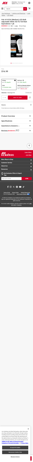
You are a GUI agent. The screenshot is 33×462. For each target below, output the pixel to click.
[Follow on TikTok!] (24, 187)
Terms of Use (7, 192)
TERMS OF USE (5, 441)
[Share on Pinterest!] (17, 187)
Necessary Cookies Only (15, 452)
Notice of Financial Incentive (16, 441)
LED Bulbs (10, 15)
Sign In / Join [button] (23, 88)
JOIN (26, 178)
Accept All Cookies (15, 447)
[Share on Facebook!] (8, 187)
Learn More (28, 152)
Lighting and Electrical (19, 13)
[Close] (28, 429)
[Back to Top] (29, 145)
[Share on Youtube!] (20, 187)
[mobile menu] (2, 8)
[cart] (30, 8)
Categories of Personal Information (10, 443)
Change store (28, 92)
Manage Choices (15, 456)
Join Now (28, 155)
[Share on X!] (14, 187)
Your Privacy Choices (22, 194)
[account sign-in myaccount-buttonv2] (29, 3)
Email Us (19, 205)
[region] (15, 444)
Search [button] (8, 9)
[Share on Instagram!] (11, 187)
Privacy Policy (15, 192)
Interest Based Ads (25, 192)
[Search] (25, 9)
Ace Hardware (6, 13)
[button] (16, 46)
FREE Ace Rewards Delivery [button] (24, 85)
